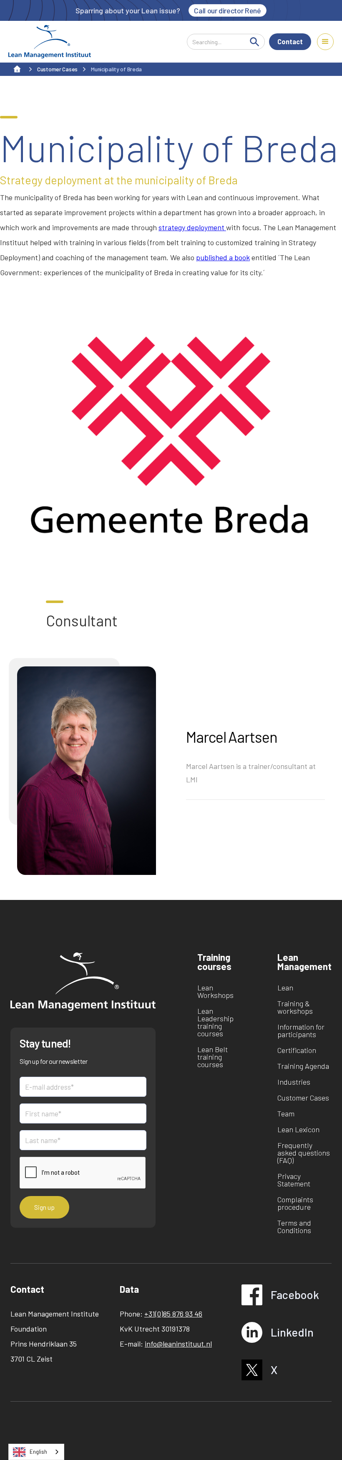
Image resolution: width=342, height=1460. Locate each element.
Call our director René (227, 10)
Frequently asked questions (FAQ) (303, 1152)
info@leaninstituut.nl (178, 1343)
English (38, 1451)
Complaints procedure (295, 1203)
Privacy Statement (293, 1179)
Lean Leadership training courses (215, 1022)
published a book (223, 257)
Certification (296, 1050)
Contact (290, 41)
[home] (49, 41)
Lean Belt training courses (212, 1056)
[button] (325, 41)
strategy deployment (192, 227)
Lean (285, 987)
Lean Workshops (215, 991)
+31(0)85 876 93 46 (173, 1313)
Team (285, 1113)
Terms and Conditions (294, 1226)
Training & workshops (295, 1007)
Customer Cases (303, 1097)
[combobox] (36, 1452)
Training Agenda (303, 1066)
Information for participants (300, 1030)
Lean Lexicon (298, 1129)
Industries (293, 1082)
